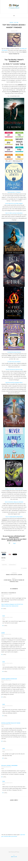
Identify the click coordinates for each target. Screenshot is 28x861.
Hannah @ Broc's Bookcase (9, 678)
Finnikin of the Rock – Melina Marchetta (14, 489)
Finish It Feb (4, 564)
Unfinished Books (12, 564)
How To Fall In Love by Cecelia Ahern (14, 213)
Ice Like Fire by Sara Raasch (14, 361)
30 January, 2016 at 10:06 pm (7, 749)
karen (3, 632)
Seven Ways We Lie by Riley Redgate (14, 203)
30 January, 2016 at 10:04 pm (7, 663)
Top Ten (16, 22)
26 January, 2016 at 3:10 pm (6, 680)
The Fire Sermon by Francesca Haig (14, 369)
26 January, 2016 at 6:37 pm (6, 766)
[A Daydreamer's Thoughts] (14, 6)
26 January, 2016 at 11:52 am (7, 617)
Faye (3, 615)
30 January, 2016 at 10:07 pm (7, 782)
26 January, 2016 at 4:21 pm (6, 724)
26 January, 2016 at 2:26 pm (6, 634)
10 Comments (24, 568)
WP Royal (17, 852)
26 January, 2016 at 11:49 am (6, 594)
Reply (2, 595)
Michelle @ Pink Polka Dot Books (10, 723)
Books (11, 22)
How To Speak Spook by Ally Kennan (14, 516)
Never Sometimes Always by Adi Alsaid (14, 502)
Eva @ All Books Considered (9, 765)
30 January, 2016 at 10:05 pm (7, 705)
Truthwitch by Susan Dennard (14, 352)
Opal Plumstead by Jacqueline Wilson (14, 382)
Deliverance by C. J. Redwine (14, 192)
